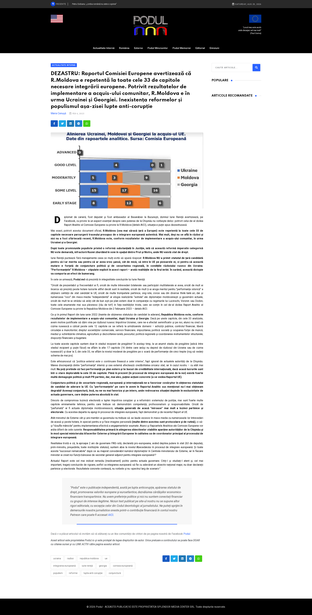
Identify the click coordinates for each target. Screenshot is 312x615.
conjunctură (115, 573)
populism (58, 573)
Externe (138, 48)
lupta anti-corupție (93, 573)
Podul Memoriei (182, 48)
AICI (110, 515)
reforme (73, 573)
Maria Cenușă (58, 113)
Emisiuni (214, 48)
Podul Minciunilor (158, 48)
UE (106, 558)
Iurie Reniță (87, 565)
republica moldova (89, 558)
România (124, 48)
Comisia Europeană (123, 565)
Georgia (103, 565)
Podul (186, 533)
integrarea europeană (64, 565)
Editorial (200, 48)
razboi (70, 558)
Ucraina (57, 558)
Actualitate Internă (103, 48)
